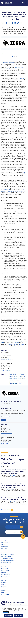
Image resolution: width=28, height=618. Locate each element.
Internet (11, 381)
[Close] (25, 609)
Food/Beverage (21, 378)
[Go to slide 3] (16, 57)
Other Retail (12, 376)
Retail (20, 383)
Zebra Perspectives (17, 345)
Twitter (15, 344)
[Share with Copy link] (18, 23)
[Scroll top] (23, 536)
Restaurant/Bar (13, 378)
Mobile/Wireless (13, 374)
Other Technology (20, 376)
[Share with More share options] (21, 23)
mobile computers (5, 189)
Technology (21, 374)
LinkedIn (11, 344)
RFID (24, 172)
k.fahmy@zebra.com (6, 370)
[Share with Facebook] (12, 23)
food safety (22, 78)
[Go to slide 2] (14, 57)
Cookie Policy (5, 612)
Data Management (14, 383)
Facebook (21, 344)
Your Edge (16, 342)
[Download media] (2, 54)
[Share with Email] (15, 23)
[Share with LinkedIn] (6, 23)
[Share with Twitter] (9, 23)
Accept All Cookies (18, 615)
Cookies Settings (8, 615)
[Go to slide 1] (12, 57)
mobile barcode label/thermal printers (16, 191)
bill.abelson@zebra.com (6, 359)
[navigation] (25, 3)
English (3, 419)
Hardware (16, 381)
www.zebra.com (13, 341)
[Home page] (6, 3)
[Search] (22, 2)
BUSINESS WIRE (15, 61)
